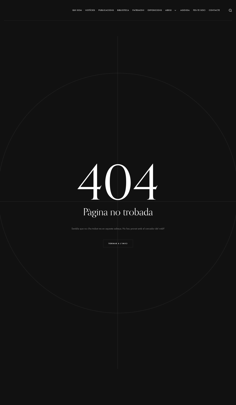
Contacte (214, 10)
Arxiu (168, 10)
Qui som (77, 10)
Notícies (90, 10)
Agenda (185, 10)
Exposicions (155, 10)
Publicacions (106, 10)
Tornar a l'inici (118, 243)
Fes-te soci (199, 10)
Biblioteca (123, 10)
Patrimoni (138, 10)
